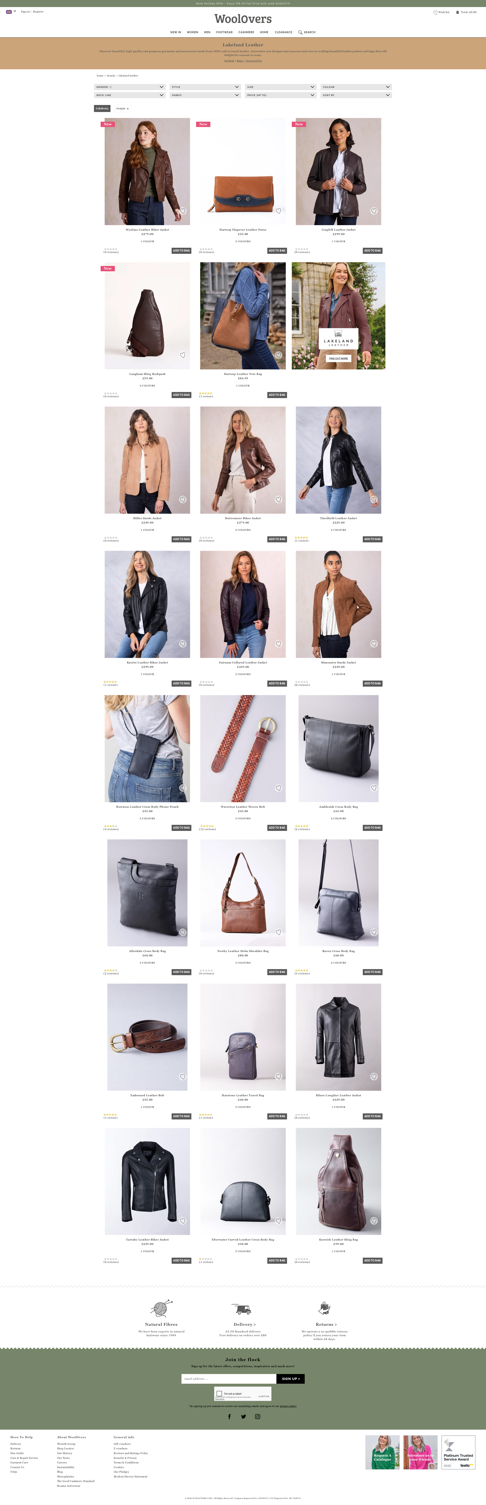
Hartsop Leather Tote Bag (243, 373)
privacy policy (288, 1406)
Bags (240, 60)
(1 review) (206, 396)
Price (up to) (257, 95)
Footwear (224, 32)
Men (207, 32)
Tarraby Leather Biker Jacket (147, 1239)
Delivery (15, 1443)
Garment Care (19, 1462)
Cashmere (246, 32)
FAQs (13, 1471)
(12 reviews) (207, 829)
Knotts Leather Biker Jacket (147, 662)
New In (175, 32)
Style (176, 87)
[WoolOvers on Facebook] (229, 1416)
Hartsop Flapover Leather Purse (242, 229)
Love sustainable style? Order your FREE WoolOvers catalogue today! (243, 3)
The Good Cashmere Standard (76, 1481)
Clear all (102, 108)
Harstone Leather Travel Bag (243, 1095)
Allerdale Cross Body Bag (147, 951)
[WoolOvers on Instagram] (257, 1416)
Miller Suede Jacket (147, 518)
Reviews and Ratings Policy (131, 1453)
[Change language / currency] (10, 12)
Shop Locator (65, 1448)
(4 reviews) (111, 829)
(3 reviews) (302, 973)
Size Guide (17, 1453)
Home (264, 32)
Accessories (254, 60)
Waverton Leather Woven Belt (243, 806)
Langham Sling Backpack (147, 373)
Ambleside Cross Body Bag (338, 806)
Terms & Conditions (126, 1462)
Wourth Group (66, 1443)
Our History (64, 1453)
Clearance (283, 32)
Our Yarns (63, 1457)
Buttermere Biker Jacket (243, 518)
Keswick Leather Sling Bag (338, 1239)
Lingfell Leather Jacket (339, 229)
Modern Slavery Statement (131, 1476)
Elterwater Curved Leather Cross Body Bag (243, 1239)
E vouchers (121, 1448)
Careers (62, 1462)
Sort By (329, 95)
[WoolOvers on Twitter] (243, 1416)
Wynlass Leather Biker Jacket (147, 229)
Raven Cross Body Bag (338, 951)
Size (250, 87)
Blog (60, 1471)
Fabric (177, 95)
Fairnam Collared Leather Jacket (243, 662)
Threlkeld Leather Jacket (338, 518)
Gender (104, 87)
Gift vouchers (122, 1443)
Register (38, 11)
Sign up (289, 1378)
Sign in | (26, 11)
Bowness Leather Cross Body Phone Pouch (147, 806)
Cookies (119, 1467)
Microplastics (65, 1476)
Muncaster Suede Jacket (338, 662)
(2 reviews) (302, 829)
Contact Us (17, 1467)
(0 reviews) (111, 251)
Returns (15, 1448)
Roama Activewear (68, 1485)
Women (192, 32)
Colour (329, 87)
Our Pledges (121, 1471)
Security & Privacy (125, 1457)
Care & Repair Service (24, 1457)
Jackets (229, 60)
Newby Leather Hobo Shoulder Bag (243, 951)
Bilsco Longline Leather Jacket (338, 1095)
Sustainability (66, 1467)
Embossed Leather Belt (147, 1095)
